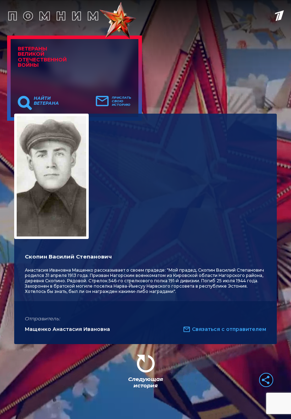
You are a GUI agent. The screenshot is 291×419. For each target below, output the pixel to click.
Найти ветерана (46, 101)
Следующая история (145, 382)
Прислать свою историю (121, 101)
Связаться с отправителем (229, 329)
